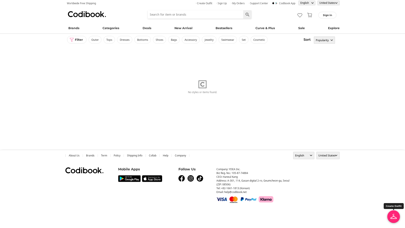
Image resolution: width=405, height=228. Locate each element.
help (165, 155)
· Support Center (258, 3)
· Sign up (221, 3)
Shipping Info (134, 155)
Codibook (87, 14)
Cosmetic (259, 40)
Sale (301, 28)
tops (109, 40)
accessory (191, 40)
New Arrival (183, 28)
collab (152, 155)
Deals (147, 28)
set (244, 40)
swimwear (227, 40)
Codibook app (287, 3)
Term (104, 155)
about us (74, 155)
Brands (73, 28)
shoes (159, 40)
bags (174, 40)
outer (95, 40)
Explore (334, 28)
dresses (125, 40)
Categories (111, 28)
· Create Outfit (204, 3)
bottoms (142, 40)
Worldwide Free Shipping (81, 3)
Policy (117, 155)
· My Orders (238, 3)
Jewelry (209, 40)
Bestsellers (224, 28)
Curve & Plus (265, 28)
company (180, 155)
